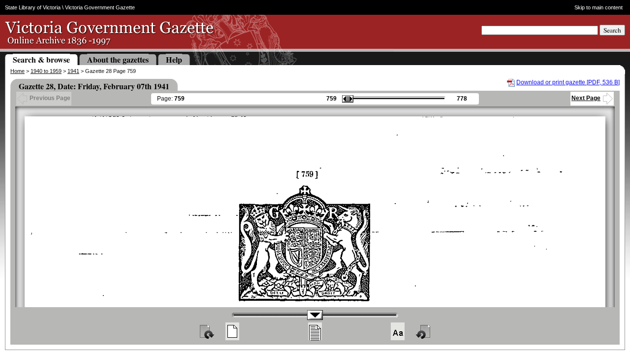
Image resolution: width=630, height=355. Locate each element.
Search (612, 30)
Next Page (585, 98)
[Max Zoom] (397, 331)
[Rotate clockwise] (206, 331)
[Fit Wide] (315, 331)
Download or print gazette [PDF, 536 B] (568, 82)
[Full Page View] (232, 331)
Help (174, 59)
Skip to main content (598, 7)
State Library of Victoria (33, 7)
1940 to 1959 (46, 71)
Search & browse (41, 59)
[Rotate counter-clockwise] (424, 331)
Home (17, 71)
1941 (73, 71)
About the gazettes (118, 59)
